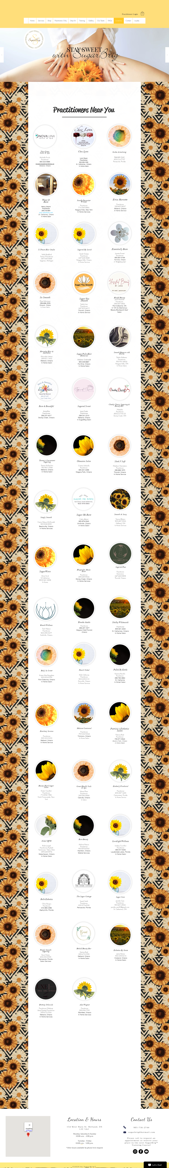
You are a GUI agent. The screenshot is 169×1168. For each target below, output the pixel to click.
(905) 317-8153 (120, 414)
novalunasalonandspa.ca (45, 164)
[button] (142, 13)
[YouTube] (146, 1151)
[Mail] (124, 1132)
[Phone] (125, 1127)
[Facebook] (141, 1151)
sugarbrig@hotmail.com (141, 1132)
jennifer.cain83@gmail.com (120, 907)
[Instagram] (135, 1151)
